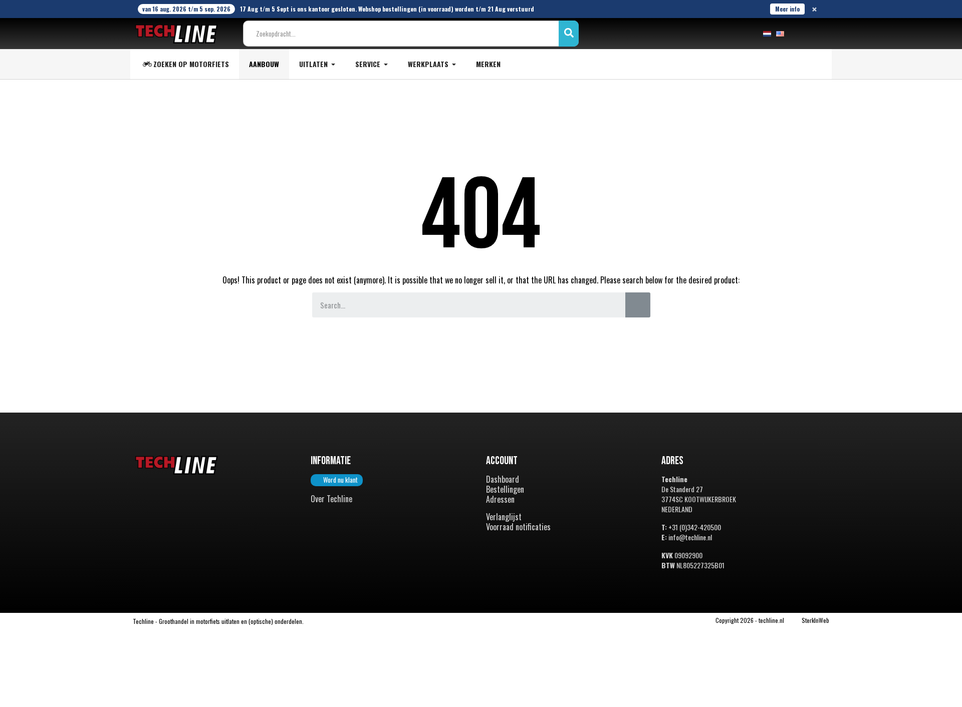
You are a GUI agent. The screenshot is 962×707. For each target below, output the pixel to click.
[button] (337, 480)
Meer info (787, 9)
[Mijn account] (800, 33)
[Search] (637, 304)
